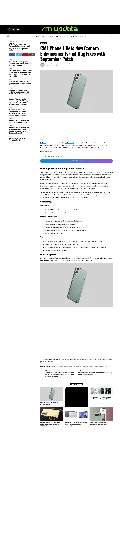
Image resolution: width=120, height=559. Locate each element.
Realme (50, 36)
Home (37, 36)
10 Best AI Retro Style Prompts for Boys (17, 139)
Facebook (77, 359)
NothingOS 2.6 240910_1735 (99, 366)
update (68, 188)
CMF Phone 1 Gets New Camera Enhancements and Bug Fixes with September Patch (19, 47)
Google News (68, 359)
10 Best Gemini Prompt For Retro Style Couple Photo (19, 121)
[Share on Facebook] (12, 54)
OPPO (66, 36)
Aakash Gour (51, 65)
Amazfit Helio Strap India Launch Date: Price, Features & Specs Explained (20, 63)
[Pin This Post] (25, 54)
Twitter (94, 359)
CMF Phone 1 (69, 143)
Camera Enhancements (66, 366)
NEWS (43, 36)
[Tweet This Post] (19, 54)
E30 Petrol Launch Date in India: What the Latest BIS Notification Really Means (19, 92)
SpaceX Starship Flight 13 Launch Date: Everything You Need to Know (20, 83)
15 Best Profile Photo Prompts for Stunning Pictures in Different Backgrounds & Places (17, 112)
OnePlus (59, 36)
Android (54, 366)
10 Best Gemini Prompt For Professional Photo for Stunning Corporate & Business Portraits (19, 130)
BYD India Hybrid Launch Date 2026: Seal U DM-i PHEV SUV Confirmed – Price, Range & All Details (20, 73)
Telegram (84, 359)
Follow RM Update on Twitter (76, 161)
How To (83, 36)
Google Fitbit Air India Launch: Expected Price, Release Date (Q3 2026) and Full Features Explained (19, 101)
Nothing (74, 36)
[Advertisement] (60, 12)
